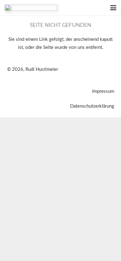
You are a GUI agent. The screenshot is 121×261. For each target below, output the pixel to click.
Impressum (103, 91)
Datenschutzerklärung (92, 106)
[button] (113, 8)
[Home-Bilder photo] (31, 8)
